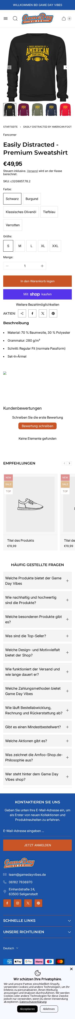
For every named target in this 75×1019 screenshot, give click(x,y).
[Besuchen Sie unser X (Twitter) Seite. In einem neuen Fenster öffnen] (28, 903)
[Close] (71, 969)
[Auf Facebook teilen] (32, 313)
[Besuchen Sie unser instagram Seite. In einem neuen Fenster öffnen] (18, 903)
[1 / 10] (9, 109)
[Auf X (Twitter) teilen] (43, 313)
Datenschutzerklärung (33, 1001)
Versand (32, 171)
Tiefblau (49, 212)
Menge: (8, 257)
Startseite (10, 126)
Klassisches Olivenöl (21, 212)
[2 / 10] (23, 109)
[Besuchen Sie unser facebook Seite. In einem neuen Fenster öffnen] (7, 903)
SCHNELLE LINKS (19, 920)
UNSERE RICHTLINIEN (23, 932)
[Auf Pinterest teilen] (53, 313)
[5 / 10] (65, 109)
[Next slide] (66, 67)
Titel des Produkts (20, 540)
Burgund (32, 199)
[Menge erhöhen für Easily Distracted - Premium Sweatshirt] (42, 266)
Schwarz (12, 199)
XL (43, 246)
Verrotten (13, 225)
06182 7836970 (20, 882)
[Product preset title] (30, 504)
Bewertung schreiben (37, 426)
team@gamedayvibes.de (27, 874)
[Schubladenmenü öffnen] (5, 18)
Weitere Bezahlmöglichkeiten (37, 304)
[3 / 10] (37, 109)
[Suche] (15, 18)
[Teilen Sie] (22, 313)
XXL (55, 246)
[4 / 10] (51, 109)
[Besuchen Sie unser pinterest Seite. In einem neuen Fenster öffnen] (38, 903)
